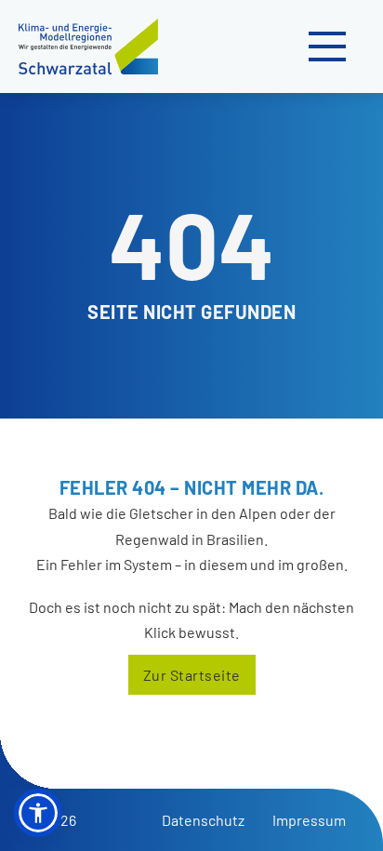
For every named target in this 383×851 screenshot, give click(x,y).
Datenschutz (203, 820)
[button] (38, 812)
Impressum (309, 820)
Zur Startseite (192, 675)
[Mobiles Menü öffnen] (327, 46)
